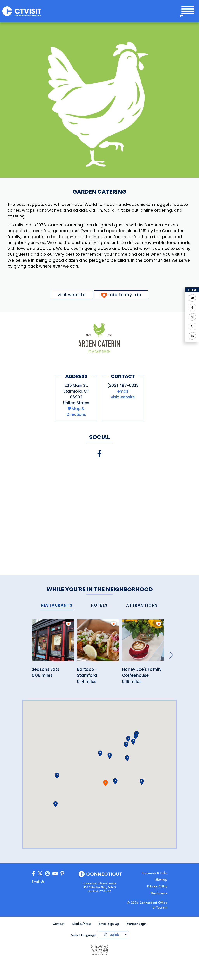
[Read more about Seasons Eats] (53, 642)
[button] (115, 781)
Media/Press (81, 923)
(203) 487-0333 (123, 385)
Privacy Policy (157, 886)
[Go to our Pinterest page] (62, 873)
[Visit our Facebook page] (99, 454)
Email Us (38, 881)
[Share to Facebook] (192, 307)
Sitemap (161, 879)
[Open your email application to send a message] (192, 298)
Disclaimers (159, 893)
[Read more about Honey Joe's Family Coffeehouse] (143, 642)
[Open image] (99, 338)
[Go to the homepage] (21, 11)
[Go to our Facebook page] (33, 873)
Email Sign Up (109, 923)
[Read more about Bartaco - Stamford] (98, 642)
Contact (59, 923)
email (122, 391)
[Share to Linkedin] (192, 336)
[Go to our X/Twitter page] (40, 873)
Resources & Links (154, 872)
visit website (72, 295)
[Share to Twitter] (192, 317)
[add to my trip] (68, 624)
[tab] (56, 605)
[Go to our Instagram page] (47, 873)
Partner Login (137, 923)
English (114, 935)
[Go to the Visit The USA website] (99, 949)
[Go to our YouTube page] (55, 873)
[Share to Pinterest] (192, 326)
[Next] (171, 655)
